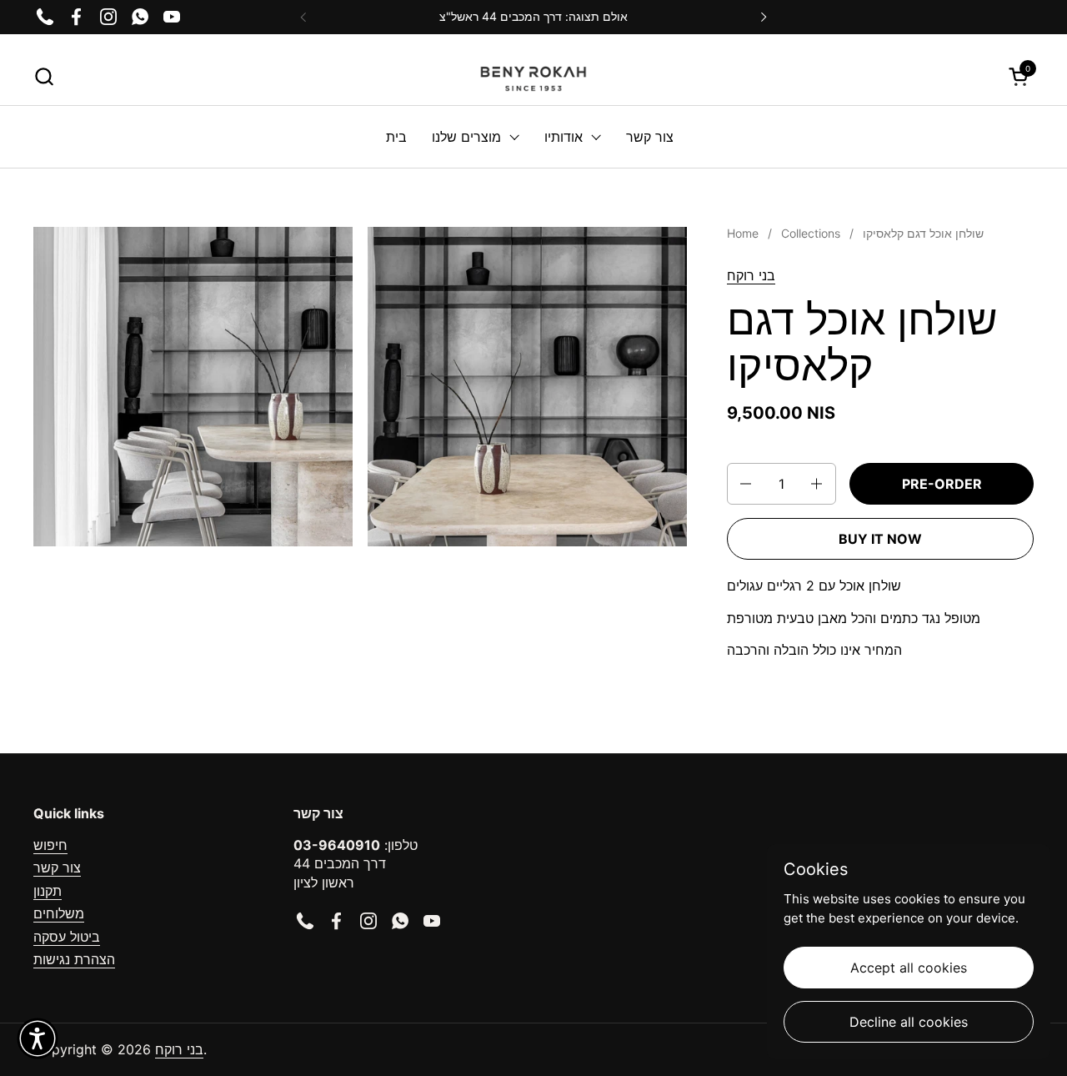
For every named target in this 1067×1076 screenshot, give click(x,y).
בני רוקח (751, 275)
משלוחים (58, 913)
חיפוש (50, 845)
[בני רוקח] (533, 76)
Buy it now (880, 538)
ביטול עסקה (66, 936)
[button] (43, 76)
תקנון (47, 890)
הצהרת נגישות (74, 959)
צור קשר (57, 867)
